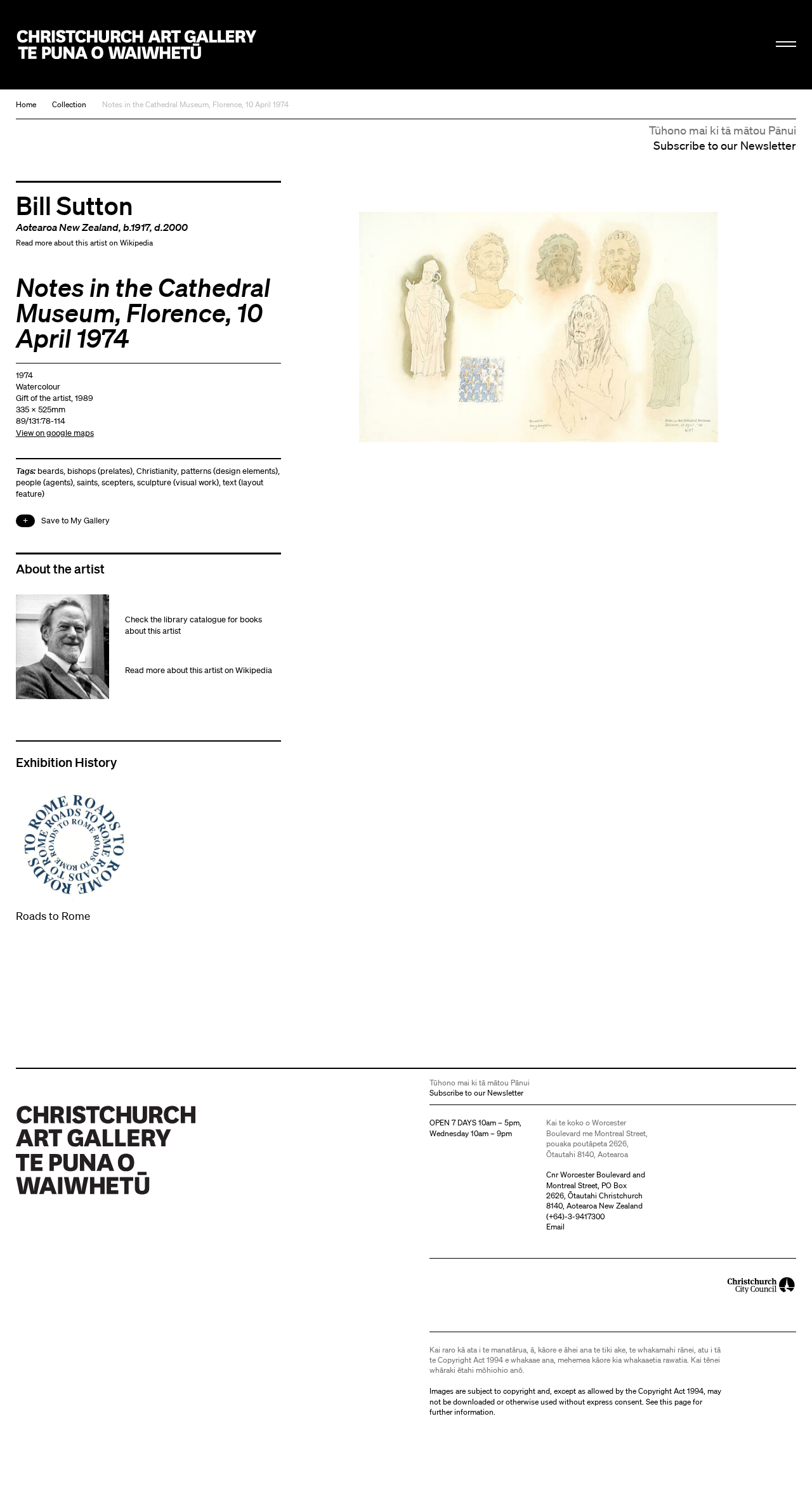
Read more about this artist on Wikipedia (84, 242)
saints (87, 482)
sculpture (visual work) (178, 482)
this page (675, 1401)
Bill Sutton (74, 205)
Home (26, 104)
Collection (69, 104)
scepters (117, 482)
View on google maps (55, 433)
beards (50, 471)
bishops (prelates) (100, 471)
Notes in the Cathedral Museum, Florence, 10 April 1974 (195, 104)
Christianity (156, 471)
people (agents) (44, 482)
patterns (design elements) (229, 471)
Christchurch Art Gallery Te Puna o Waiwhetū (137, 45)
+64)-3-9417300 (577, 1216)
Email (555, 1226)
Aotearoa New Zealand (67, 227)
